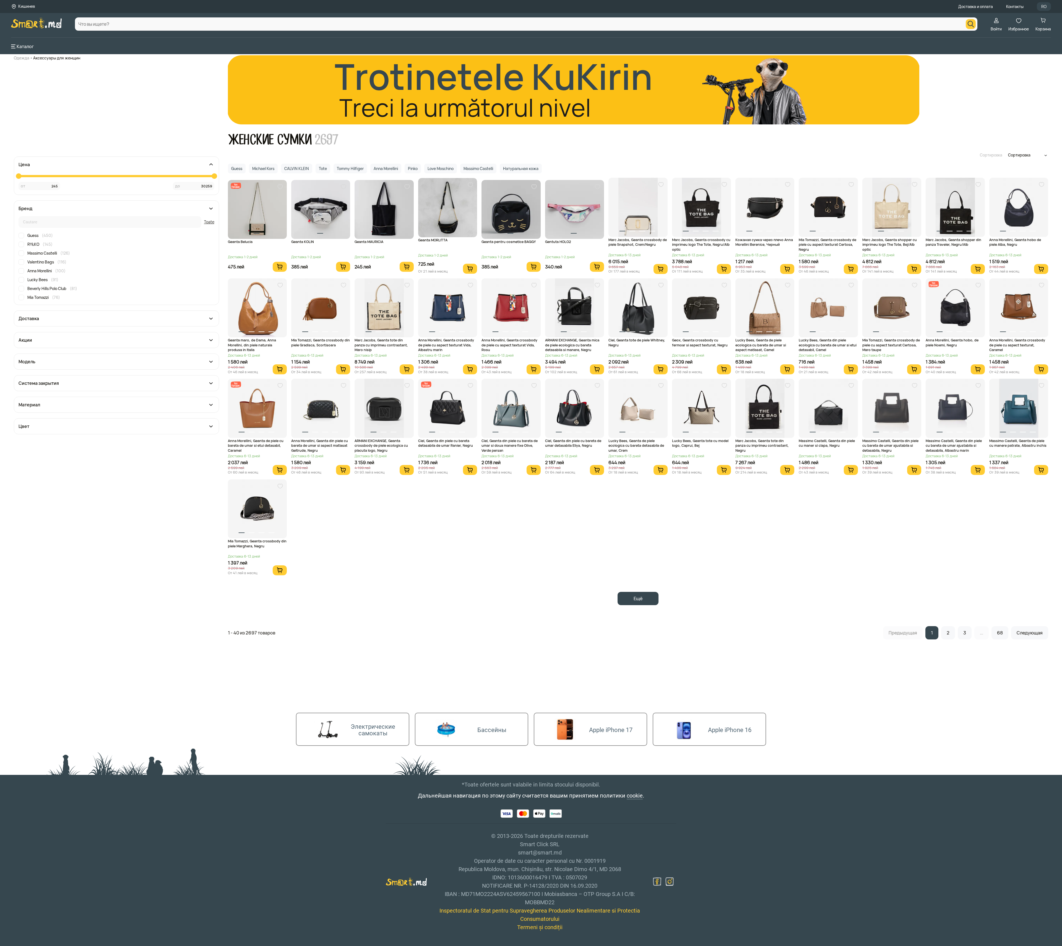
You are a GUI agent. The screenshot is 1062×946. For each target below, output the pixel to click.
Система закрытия (39, 383)
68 (1000, 633)
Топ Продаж (235, 185)
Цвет (24, 426)
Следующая (1030, 633)
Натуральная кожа (520, 168)
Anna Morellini (46, 270)
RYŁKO (40, 244)
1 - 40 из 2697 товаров (251, 633)
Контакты (1015, 6)
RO (1044, 6)
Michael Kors (263, 168)
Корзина (1043, 29)
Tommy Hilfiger (350, 168)
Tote (323, 168)
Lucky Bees (42, 279)
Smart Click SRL (43, 942)
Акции (25, 340)
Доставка (29, 318)
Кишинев (26, 6)
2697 (326, 139)
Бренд (25, 208)
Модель (27, 362)
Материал (29, 405)
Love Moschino (441, 168)
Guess (40, 235)
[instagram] (669, 881)
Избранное (1018, 29)
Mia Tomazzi (43, 297)
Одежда (21, 58)
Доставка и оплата (975, 6)
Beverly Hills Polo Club (52, 288)
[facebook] (657, 881)
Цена (24, 164)
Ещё (638, 598)
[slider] (18, 176)
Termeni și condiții (540, 927)
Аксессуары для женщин (56, 58)
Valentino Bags (46, 262)
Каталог (25, 46)
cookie (635, 795)
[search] (971, 24)
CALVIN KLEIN (296, 168)
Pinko (413, 168)
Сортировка (991, 155)
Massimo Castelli (48, 253)
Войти (996, 29)
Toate (209, 221)
